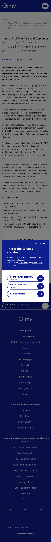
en (31, 243)
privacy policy (37, 263)
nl (36, 243)
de (44, 243)
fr (40, 243)
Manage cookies (17, 294)
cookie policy (23, 263)
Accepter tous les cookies (18, 286)
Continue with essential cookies (21, 278)
